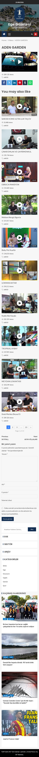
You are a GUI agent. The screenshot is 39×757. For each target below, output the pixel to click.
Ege (4, 570)
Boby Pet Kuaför (9, 250)
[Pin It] (19, 82)
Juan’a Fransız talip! (11, 739)
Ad (3, 484)
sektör (6, 77)
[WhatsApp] (30, 82)
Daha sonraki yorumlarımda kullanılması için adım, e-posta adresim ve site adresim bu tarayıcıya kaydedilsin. (19, 511)
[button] (9, 34)
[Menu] (9, 34)
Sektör (5, 582)
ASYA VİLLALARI (30, 437)
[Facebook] (4, 82)
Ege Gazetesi (19, 24)
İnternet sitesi (7, 500)
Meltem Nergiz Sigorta (11, 217)
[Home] (4, 34)
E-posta (5, 492)
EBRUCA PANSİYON (10, 184)
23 (26, 427)
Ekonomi (6, 574)
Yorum (5, 454)
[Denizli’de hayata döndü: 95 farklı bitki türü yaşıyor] (19, 647)
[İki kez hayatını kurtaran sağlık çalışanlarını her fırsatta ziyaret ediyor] (19, 608)
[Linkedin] (14, 82)
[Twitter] (9, 82)
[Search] (32, 34)
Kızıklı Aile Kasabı (9, 316)
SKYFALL (5, 437)
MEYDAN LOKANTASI (11, 381)
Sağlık (5, 578)
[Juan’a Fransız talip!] (19, 723)
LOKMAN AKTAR (9, 283)
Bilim (5, 566)
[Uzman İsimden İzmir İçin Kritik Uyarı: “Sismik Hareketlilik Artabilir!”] (19, 685)
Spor (4, 586)
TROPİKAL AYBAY (9, 348)
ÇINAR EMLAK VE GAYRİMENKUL (16, 152)
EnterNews (31, 752)
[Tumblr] (25, 82)
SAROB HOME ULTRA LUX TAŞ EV (16, 119)
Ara (32, 529)
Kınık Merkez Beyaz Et (11, 414)
